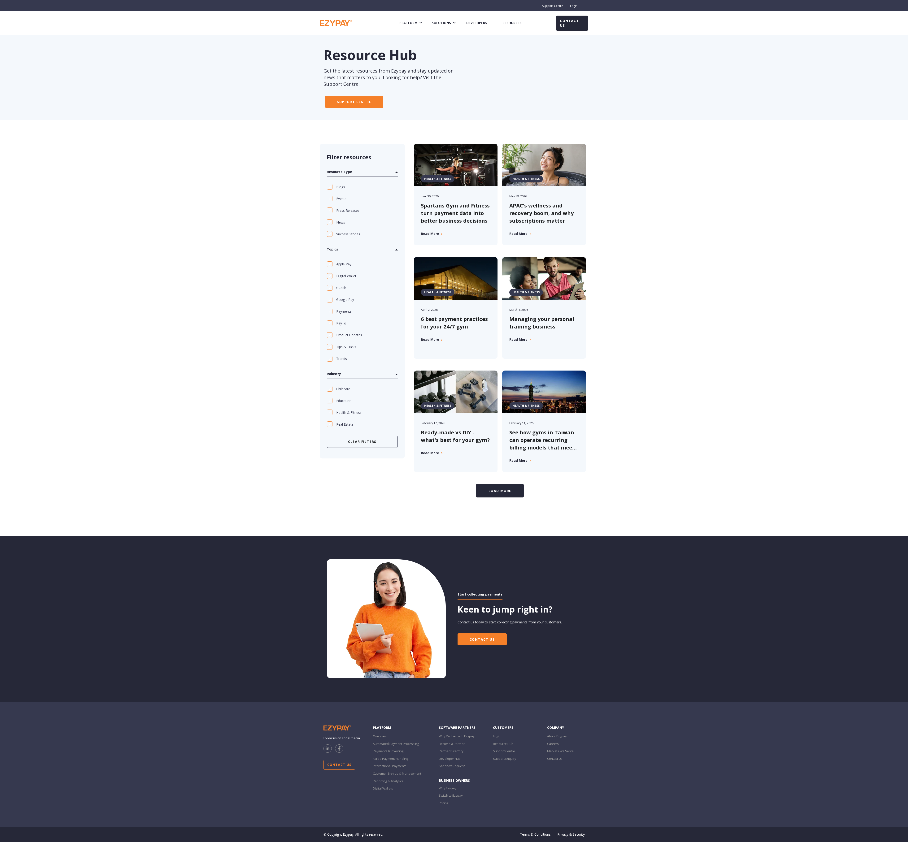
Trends (341, 358)
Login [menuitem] (573, 6)
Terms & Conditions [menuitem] (535, 834)
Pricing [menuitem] (443, 803)
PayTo (341, 323)
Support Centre (354, 101)
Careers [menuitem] (553, 744)
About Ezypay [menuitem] (557, 736)
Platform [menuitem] (382, 727)
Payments (344, 311)
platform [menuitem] (408, 23)
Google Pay (345, 299)
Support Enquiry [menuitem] (504, 758)
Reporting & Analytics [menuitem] (388, 781)
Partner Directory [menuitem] (451, 751)
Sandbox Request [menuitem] (452, 766)
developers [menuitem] (476, 23)
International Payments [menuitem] (389, 766)
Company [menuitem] (555, 727)
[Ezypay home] (336, 23)
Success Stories (348, 234)
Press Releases (347, 210)
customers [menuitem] (503, 727)
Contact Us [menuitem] (555, 758)
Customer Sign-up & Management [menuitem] (397, 773)
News (340, 222)
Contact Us (569, 23)
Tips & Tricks (346, 347)
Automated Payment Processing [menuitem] (396, 744)
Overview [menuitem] (380, 736)
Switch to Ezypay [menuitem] (451, 795)
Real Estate (345, 424)
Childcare (343, 389)
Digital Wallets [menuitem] (383, 788)
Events (341, 198)
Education (343, 400)
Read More (430, 233)
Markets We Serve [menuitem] (560, 751)
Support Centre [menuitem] (552, 6)
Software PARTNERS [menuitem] (457, 727)
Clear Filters (362, 441)
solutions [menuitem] (441, 23)
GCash (341, 287)
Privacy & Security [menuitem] (571, 834)
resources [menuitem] (511, 23)
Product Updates (349, 335)
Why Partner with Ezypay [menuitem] (457, 736)
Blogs (340, 187)
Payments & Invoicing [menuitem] (388, 751)
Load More (500, 490)
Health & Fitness (349, 412)
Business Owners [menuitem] (454, 780)
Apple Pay (343, 264)
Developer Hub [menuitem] (450, 758)
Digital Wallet (346, 276)
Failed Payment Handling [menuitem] (390, 758)
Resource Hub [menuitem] (503, 744)
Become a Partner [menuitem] (452, 744)
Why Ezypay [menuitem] (447, 788)
